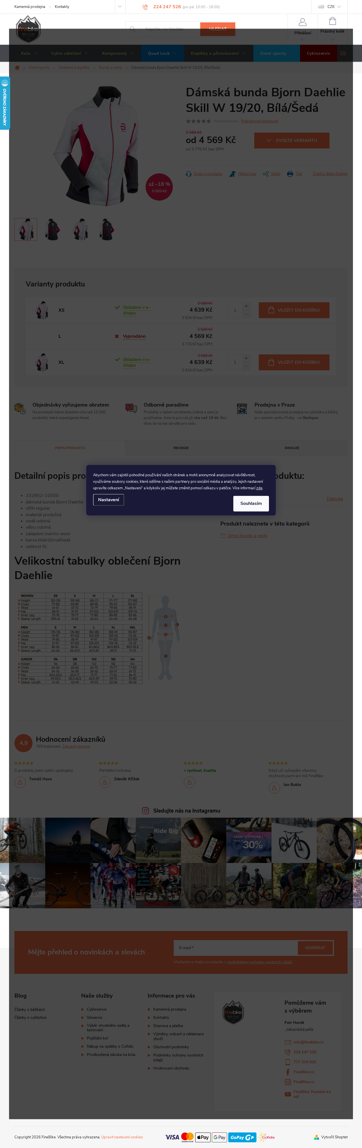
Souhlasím (251, 503)
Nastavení (108, 500)
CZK (331, 6)
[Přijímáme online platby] (220, 1137)
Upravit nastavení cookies (122, 1137)
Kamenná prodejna (29, 6)
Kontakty (62, 6)
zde (259, 488)
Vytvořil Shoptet (334, 1137)
